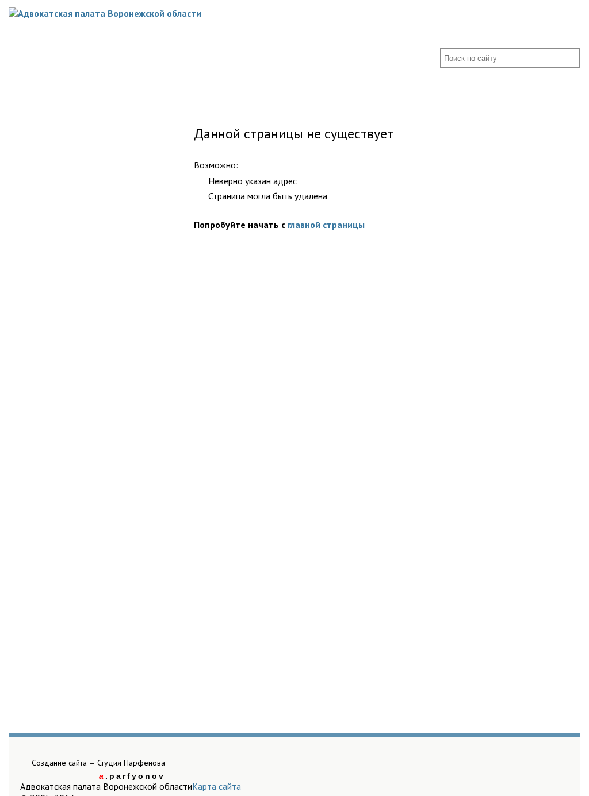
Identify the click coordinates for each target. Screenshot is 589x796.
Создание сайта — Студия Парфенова (98, 763)
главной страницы (326, 224)
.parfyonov (132, 775)
